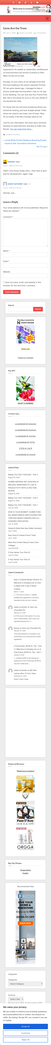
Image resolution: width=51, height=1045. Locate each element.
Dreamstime (25, 870)
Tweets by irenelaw (25, 358)
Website (6, 272)
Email (6, 261)
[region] (25, 1024)
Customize (25, 1033)
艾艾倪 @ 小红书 (25, 448)
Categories (12, 980)
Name (6, 251)
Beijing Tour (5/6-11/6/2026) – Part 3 (23, 474)
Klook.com (25, 349)
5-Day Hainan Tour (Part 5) (19, 559)
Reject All (25, 1040)
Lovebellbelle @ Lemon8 (25, 454)
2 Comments (41, 33)
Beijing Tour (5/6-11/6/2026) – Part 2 (23, 498)
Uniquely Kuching (12, 134)
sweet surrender (25, 33)
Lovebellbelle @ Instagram (25, 424)
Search (11, 305)
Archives (11, 995)
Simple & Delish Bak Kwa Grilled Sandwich (25, 528)
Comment (8, 217)
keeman (11, 161)
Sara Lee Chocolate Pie (31, 628)
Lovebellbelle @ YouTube (25, 436)
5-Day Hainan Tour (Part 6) (19, 552)
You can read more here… (21, 129)
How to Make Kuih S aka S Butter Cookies (27, 586)
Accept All (25, 1026)
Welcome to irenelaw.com (26, 8)
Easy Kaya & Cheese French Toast (22, 535)
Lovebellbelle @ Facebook (25, 430)
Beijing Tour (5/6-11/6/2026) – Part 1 (23, 505)
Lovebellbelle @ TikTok (25, 442)
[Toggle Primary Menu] (47, 18)
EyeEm (25, 873)
